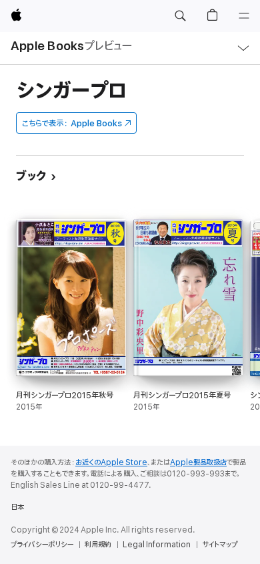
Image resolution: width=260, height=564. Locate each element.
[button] (180, 16)
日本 (17, 507)
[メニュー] (244, 16)
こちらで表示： (72, 123)
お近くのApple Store (111, 462)
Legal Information (157, 544)
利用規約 (98, 544)
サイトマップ (219, 544)
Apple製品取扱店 (198, 462)
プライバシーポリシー (42, 544)
